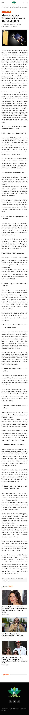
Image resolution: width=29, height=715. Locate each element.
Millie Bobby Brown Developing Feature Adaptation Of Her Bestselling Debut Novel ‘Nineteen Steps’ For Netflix (14, 609)
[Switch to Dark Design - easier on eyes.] (24, 2)
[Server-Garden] (14, 2)
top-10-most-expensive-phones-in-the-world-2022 (13, 580)
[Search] (26, 2)
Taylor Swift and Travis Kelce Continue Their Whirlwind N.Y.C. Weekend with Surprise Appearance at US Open (14, 660)
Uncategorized (6, 11)
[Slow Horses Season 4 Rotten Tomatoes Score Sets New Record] (14, 624)
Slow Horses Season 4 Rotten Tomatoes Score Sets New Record (12, 634)
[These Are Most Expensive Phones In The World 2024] (14, 46)
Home (3, 7)
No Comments (6, 26)
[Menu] (3, 2)
